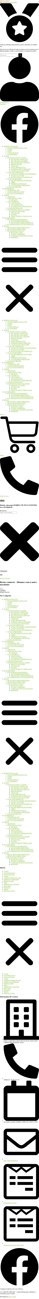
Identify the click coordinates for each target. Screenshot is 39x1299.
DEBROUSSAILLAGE (11, 146)
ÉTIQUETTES (15, 213)
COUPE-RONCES (13, 153)
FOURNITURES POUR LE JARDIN (18, 210)
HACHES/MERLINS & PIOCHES (21, 180)
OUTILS (6, 156)
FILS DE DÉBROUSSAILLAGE (17, 148)
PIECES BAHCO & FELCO (15, 231)
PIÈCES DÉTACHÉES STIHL (16, 229)
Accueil (6, 871)
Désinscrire (7, 887)
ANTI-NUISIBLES (13, 201)
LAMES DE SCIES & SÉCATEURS (22, 236)
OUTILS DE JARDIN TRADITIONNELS (23, 174)
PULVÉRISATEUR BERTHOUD (17, 219)
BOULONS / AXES (17, 232)
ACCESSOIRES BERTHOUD (20, 221)
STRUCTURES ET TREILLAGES (21, 216)
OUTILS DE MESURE (14, 187)
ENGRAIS (14, 200)
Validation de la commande (11, 884)
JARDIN (6, 195)
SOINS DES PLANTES (14, 198)
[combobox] (8, 512)
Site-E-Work (12, 1296)
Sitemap (6, 889)
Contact (6, 876)
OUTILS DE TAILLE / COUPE (16, 157)
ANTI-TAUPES (15, 203)
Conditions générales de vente (12, 878)
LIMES (13, 182)
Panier (5, 882)
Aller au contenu (5, 1)
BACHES (14, 214)
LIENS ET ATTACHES (18, 211)
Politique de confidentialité (11, 879)
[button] (19, 279)
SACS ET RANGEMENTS (15, 193)
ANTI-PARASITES (17, 205)
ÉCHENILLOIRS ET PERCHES (21, 169)
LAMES (9, 149)
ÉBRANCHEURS (16, 164)
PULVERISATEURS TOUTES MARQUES (20, 224)
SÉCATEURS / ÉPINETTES (19, 159)
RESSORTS (14, 237)
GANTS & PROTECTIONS (15, 192)
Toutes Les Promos (9, 874)
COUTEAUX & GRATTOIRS (20, 170)
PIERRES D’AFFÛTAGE (18, 183)
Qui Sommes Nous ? (10, 873)
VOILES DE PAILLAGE (14, 208)
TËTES (9, 151)
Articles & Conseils (9, 891)
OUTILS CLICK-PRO (17, 175)
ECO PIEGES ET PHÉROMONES (21, 206)
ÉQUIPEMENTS (9, 188)
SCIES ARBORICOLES (18, 167)
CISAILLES (14, 166)
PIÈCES (6, 226)
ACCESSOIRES (12, 154)
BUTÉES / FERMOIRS (18, 234)
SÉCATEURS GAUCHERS (19, 161)
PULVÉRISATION (9, 218)
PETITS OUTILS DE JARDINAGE (21, 177)
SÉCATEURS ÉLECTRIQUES (20, 162)
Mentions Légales (9, 881)
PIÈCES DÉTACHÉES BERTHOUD (22, 223)
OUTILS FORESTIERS (14, 179)
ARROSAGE (11, 196)
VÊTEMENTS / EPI (13, 190)
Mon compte (7, 886)
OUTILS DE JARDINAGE (15, 172)
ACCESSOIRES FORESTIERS (20, 185)
